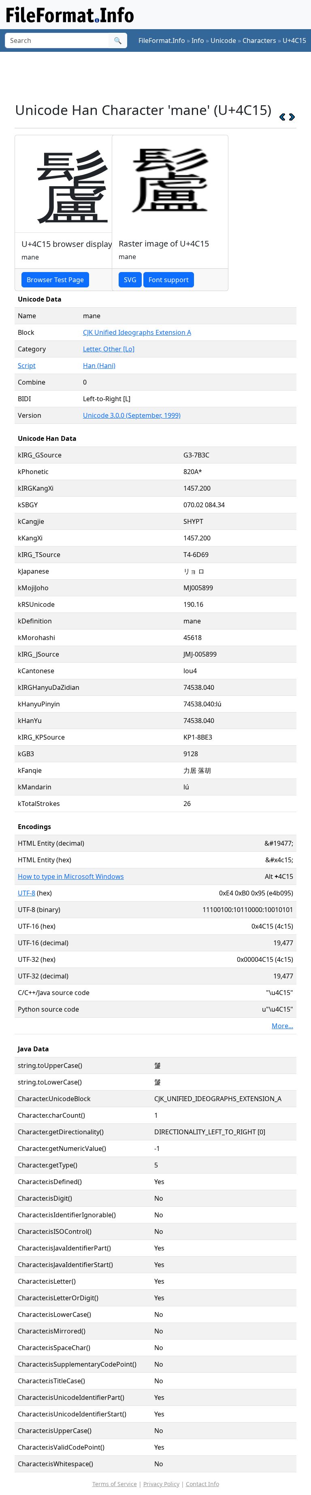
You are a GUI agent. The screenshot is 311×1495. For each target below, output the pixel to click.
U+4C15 (294, 40)
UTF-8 (26, 893)
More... (282, 1025)
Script (27, 365)
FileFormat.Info (161, 40)
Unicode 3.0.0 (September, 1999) (132, 415)
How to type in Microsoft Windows (71, 876)
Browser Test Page (55, 279)
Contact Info (202, 1484)
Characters (259, 40)
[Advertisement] (162, 76)
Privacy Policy (161, 1484)
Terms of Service (114, 1484)
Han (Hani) (99, 365)
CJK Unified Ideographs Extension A (137, 332)
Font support (169, 279)
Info (198, 40)
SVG (130, 279)
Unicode (223, 40)
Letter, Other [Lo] (108, 349)
